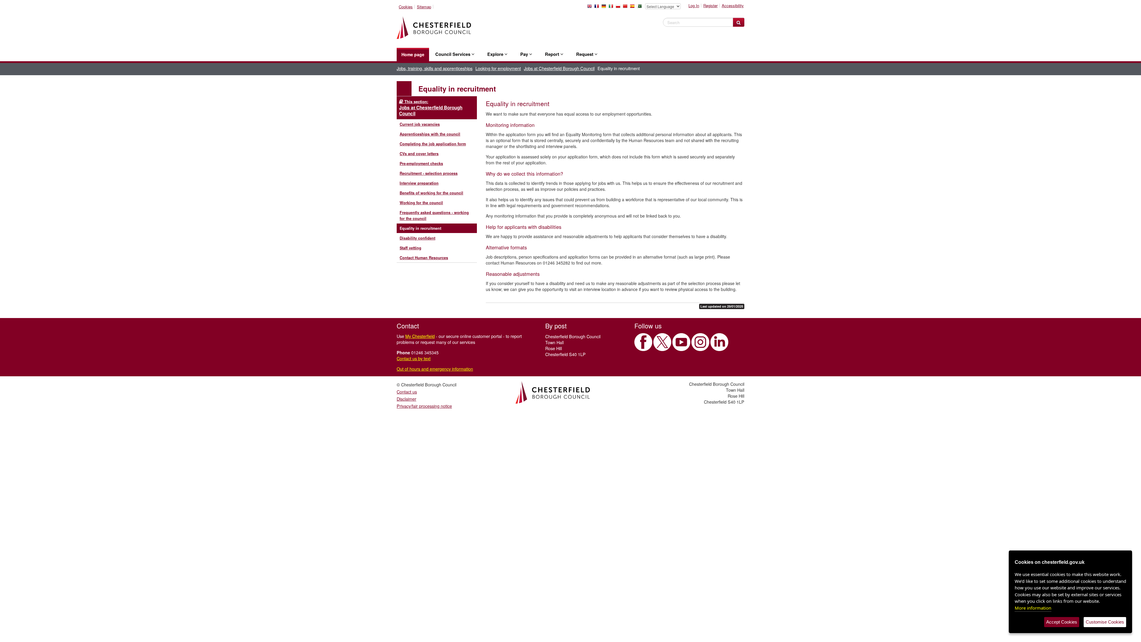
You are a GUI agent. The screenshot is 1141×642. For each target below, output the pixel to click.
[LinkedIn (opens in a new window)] (719, 342)
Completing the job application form (433, 144)
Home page (412, 54)
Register (710, 5)
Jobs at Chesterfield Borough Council (559, 68)
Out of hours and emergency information (435, 369)
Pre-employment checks (421, 163)
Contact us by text (414, 358)
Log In (693, 5)
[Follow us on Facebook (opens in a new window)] (643, 342)
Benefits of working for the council (431, 193)
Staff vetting (410, 248)
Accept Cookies (1061, 621)
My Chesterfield (420, 336)
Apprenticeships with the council (430, 134)
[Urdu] (640, 8)
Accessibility (733, 5)
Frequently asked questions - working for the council (434, 215)
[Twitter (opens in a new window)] (662, 342)
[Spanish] (633, 8)
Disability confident (417, 238)
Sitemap (424, 7)
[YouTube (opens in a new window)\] (681, 342)
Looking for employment (498, 68)
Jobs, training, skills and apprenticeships (434, 68)
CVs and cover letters (419, 153)
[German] (605, 8)
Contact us (407, 391)
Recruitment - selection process (429, 173)
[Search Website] (738, 22)
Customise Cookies (1105, 621)
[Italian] (612, 8)
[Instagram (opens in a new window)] (700, 342)
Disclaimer (406, 399)
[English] (590, 8)
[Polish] (619, 8)
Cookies (406, 7)
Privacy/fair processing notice (424, 406)
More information (1033, 608)
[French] (597, 8)
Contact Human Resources (424, 257)
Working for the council (421, 202)
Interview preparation (419, 183)
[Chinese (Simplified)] (626, 8)
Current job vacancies (420, 124)
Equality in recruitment (420, 228)
